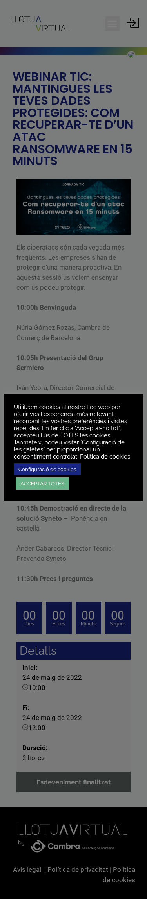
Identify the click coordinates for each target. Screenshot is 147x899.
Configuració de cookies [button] (47, 469)
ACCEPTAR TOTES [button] (42, 483)
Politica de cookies (105, 456)
